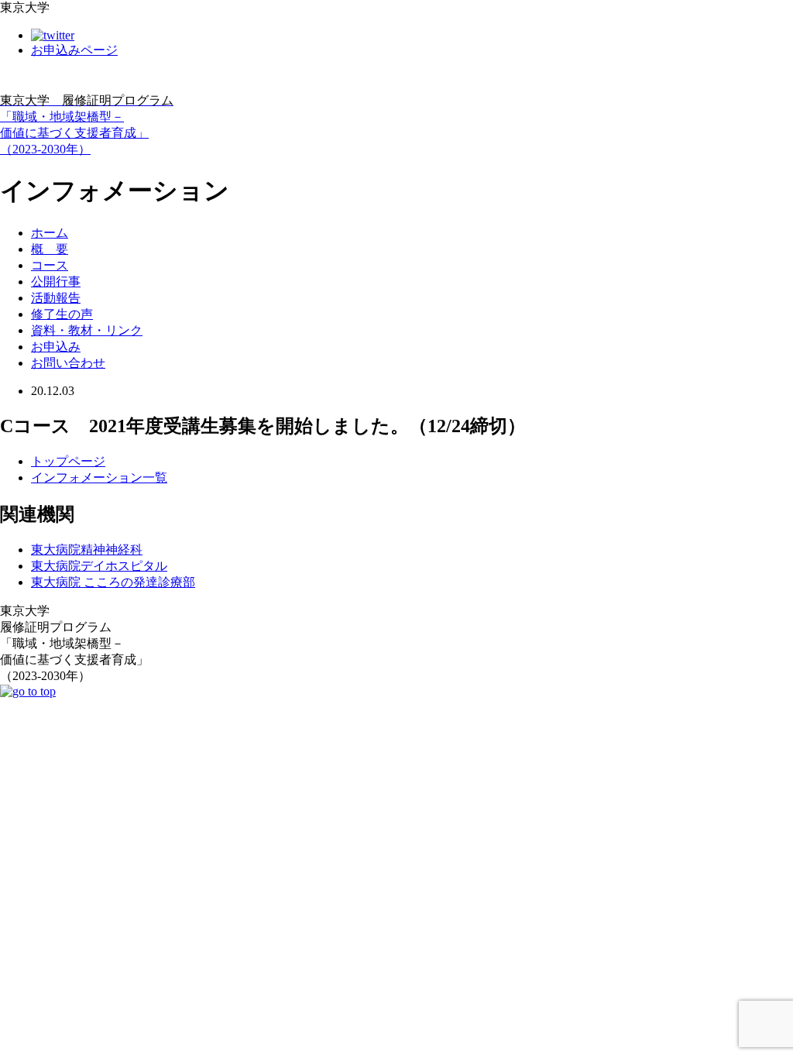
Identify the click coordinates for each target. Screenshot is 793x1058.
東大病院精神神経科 (86, 549)
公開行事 (56, 281)
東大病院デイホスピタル (99, 565)
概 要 (49, 249)
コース (49, 265)
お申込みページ (74, 50)
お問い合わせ (68, 362)
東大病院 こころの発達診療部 (113, 582)
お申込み (56, 346)
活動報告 (56, 297)
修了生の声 (62, 314)
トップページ (68, 461)
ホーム (49, 232)
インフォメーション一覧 (99, 477)
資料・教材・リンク (86, 330)
